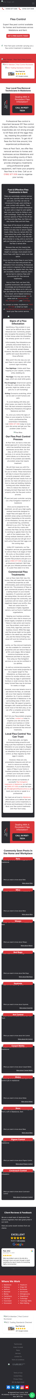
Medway (7, 1287)
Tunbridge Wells (25, 1301)
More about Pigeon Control (24, 1164)
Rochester (23, 1289)
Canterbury (8, 1296)
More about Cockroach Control (23, 1197)
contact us (19, 718)
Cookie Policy (18, 1376)
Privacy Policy (18, 1379)
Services (18, 1353)
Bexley (6, 1294)
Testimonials (18, 1344)
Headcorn (23, 1285)
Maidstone (27, 797)
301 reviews (21, 1241)
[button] (33, 3)
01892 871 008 (10, 174)
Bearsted (7, 1292)
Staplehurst (24, 1296)
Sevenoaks (24, 1292)
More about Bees (27, 1133)
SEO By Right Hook (18, 1382)
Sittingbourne (14, 301)
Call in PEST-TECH (22, 109)
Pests (18, 1350)
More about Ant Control (25, 1039)
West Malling (24, 1303)
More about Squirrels (26, 1008)
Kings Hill (23, 1287)
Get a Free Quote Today (18, 36)
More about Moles (27, 1101)
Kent (28, 296)
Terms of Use (18, 1373)
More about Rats (27, 883)
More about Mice (27, 914)
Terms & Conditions (18, 1359)
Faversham (8, 1301)
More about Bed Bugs (26, 977)
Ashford (21, 298)
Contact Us (18, 1356)
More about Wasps (27, 945)
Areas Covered (18, 1347)
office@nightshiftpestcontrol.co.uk (18, 309)
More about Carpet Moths (24, 1070)
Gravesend (8, 1303)
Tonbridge (26, 301)
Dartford (7, 1298)
